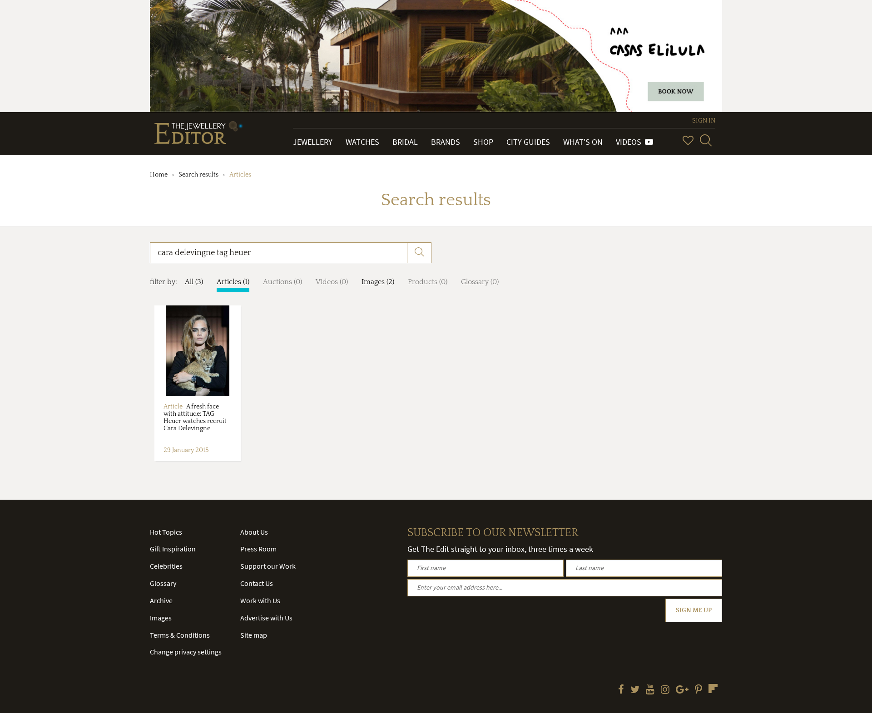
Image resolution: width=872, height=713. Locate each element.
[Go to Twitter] (634, 690)
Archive (161, 600)
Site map (253, 634)
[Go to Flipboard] (713, 688)
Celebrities (166, 565)
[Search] (705, 140)
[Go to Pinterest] (698, 690)
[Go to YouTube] (650, 690)
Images (161, 617)
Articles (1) (233, 282)
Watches (362, 142)
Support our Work (268, 565)
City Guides (528, 142)
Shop (483, 142)
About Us (254, 531)
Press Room (258, 548)
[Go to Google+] (682, 690)
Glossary (163, 583)
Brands (445, 142)
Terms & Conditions (180, 634)
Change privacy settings (186, 651)
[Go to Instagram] (665, 690)
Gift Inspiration (173, 548)
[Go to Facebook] (621, 690)
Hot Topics (166, 531)
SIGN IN (703, 120)
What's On (583, 142)
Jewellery (312, 142)
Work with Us (260, 600)
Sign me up (694, 610)
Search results (198, 174)
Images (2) (378, 282)
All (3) (194, 282)
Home (159, 174)
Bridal (405, 142)
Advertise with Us (266, 617)
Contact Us (256, 583)
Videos (630, 142)
